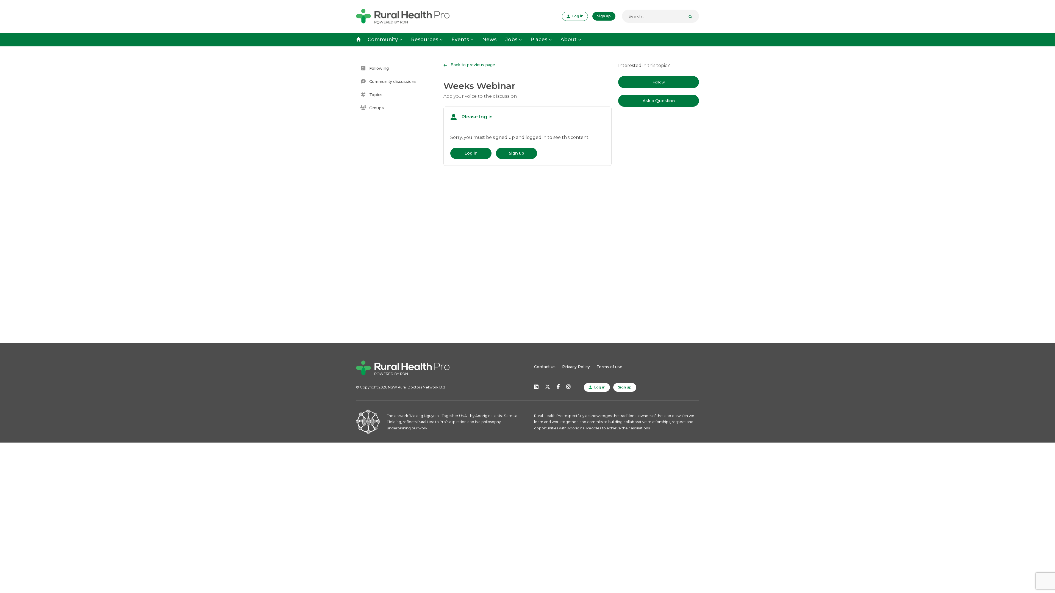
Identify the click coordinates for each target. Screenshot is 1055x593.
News (489, 40)
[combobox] (660, 16)
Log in (577, 16)
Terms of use (609, 366)
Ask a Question (659, 100)
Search (692, 16)
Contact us (545, 366)
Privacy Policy (576, 366)
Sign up (604, 16)
